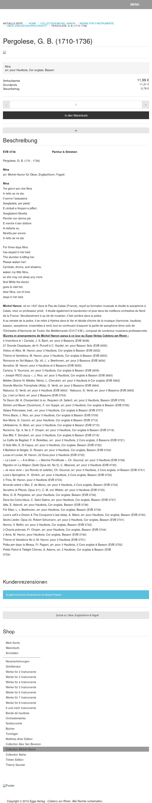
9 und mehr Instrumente (21, 708)
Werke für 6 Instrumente (21, 692)
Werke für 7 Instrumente (21, 697)
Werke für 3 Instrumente (21, 677)
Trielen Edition (15, 760)
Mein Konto (13, 643)
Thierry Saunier (15, 765)
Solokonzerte (14, 723)
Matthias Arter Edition (19, 739)
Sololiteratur (13, 666)
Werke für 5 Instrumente (21, 687)
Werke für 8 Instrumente (21, 703)
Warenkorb (12, 648)
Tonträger (12, 734)
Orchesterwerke (16, 718)
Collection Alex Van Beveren (23, 744)
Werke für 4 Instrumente (21, 682)
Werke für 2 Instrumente (21, 672)
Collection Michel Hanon (21, 749)
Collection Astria (16, 754)
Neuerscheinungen (17, 661)
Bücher (10, 729)
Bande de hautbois (17, 713)
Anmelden (12, 653)
